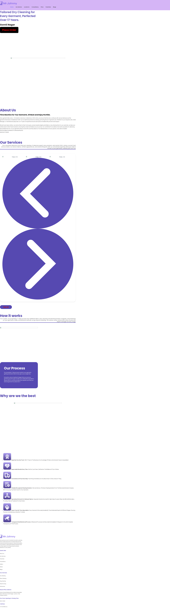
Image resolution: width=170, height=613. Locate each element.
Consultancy (35, 7)
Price (42, 7)
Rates (1, 566)
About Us (2, 553)
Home (11, 7)
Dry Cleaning (3, 575)
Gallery (1, 564)
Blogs (54, 7)
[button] (37, 193)
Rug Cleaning (3, 581)
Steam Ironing (3, 583)
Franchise (48, 7)
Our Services (3, 556)
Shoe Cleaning (3, 578)
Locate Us (26, 7)
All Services (2, 586)
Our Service (19, 7)
